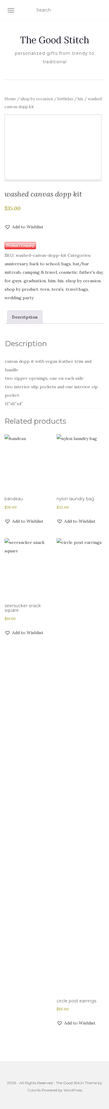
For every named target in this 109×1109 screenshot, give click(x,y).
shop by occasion (37, 98)
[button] (24, 227)
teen (44, 289)
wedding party (19, 297)
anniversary (16, 263)
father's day (91, 272)
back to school (44, 263)
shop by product (21, 289)
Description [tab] (25, 317)
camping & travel (40, 272)
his (80, 98)
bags (66, 263)
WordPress (73, 1090)
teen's (57, 289)
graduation (35, 280)
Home (10, 98)
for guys (13, 280)
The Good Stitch (54, 40)
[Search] (100, 10)
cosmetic (68, 272)
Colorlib (34, 1090)
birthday (65, 98)
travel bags (77, 289)
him (51, 280)
